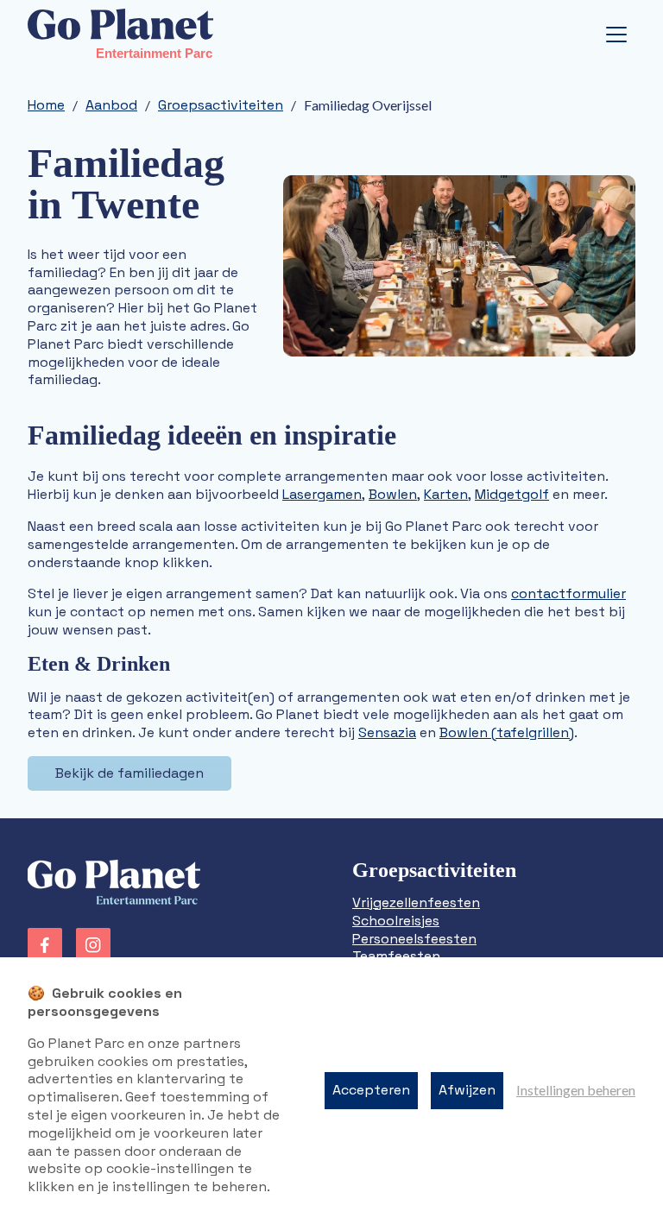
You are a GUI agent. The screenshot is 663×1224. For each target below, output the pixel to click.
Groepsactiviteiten (220, 105)
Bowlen (393, 494)
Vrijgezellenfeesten (416, 902)
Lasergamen (322, 494)
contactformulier (568, 593)
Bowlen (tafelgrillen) (506, 732)
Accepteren (371, 1090)
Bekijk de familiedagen (129, 773)
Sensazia (387, 732)
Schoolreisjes (395, 921)
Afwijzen (467, 1090)
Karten (446, 494)
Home (46, 105)
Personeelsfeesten (414, 939)
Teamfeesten (396, 956)
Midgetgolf (512, 494)
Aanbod (111, 105)
